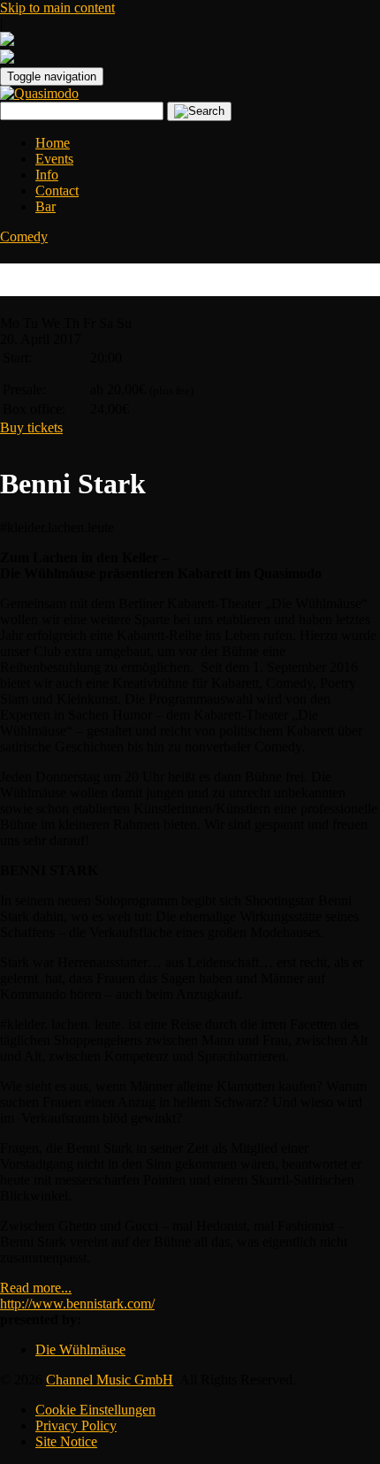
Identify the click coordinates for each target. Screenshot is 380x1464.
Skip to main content (57, 7)
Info (46, 174)
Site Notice (66, 1441)
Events (54, 158)
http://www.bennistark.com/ (77, 1303)
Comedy (24, 236)
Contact (57, 190)
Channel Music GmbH (109, 1379)
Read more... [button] (36, 1287)
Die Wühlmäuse (80, 1349)
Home (52, 142)
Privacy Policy (76, 1425)
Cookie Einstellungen (95, 1409)
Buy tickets (31, 427)
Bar (45, 206)
